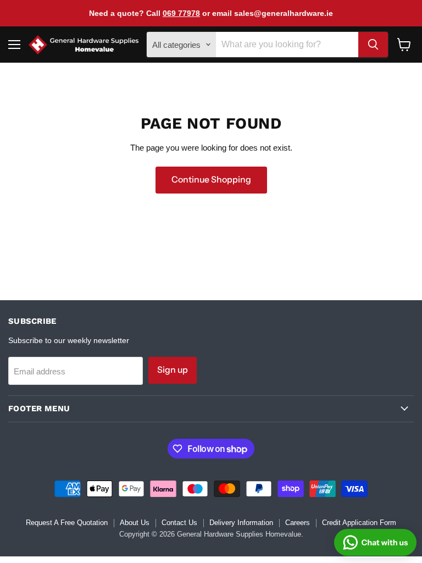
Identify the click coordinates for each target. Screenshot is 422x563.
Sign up (172, 370)
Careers (297, 522)
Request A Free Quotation (67, 522)
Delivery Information (241, 522)
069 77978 (181, 13)
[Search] (373, 44)
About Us (134, 522)
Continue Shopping (211, 179)
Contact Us (179, 522)
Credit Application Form (359, 522)
